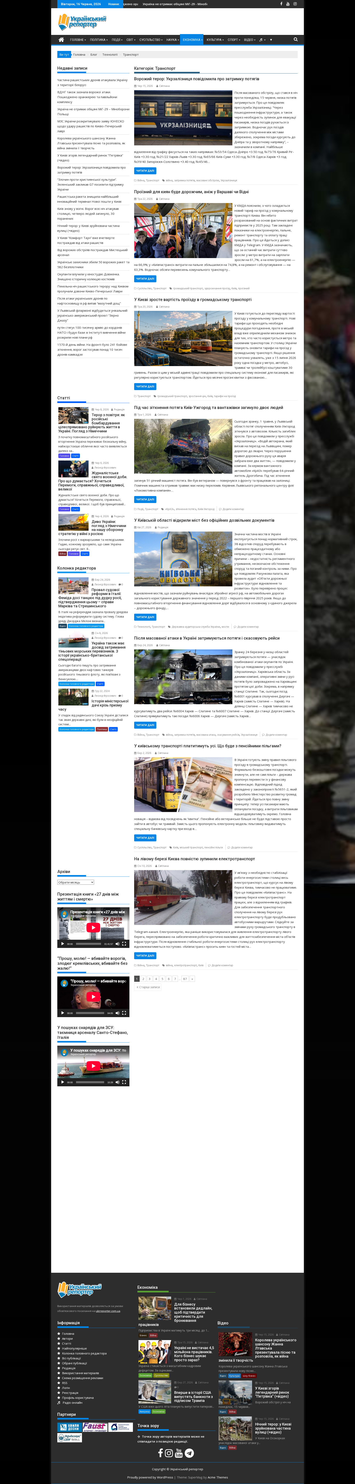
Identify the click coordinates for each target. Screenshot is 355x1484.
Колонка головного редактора (86, 625)
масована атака (206, 734)
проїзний (244, 288)
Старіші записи (149, 987)
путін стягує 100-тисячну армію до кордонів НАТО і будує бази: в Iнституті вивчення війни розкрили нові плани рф (91, 332)
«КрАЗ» (169, 509)
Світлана (164, 86)
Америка (145, 1411)
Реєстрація (69, 1393)
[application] (93, 927)
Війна (140, 180)
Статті (75, 455)
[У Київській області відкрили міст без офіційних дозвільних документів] (183, 534)
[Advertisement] (223, 22)
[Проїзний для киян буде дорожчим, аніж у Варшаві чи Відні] (183, 205)
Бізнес (143, 1335)
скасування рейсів (228, 734)
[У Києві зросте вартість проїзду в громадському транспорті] (183, 313)
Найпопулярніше (74, 1348)
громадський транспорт (188, 288)
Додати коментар (233, 509)
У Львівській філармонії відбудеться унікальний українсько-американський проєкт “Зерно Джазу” (92, 315)
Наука (172, 40)
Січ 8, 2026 (101, 633)
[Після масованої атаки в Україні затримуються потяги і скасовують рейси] (183, 652)
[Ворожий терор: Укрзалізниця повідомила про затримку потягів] (183, 93)
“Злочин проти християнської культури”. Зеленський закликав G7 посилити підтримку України (90, 184)
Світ (130, 40)
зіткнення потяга (186, 509)
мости (225, 626)
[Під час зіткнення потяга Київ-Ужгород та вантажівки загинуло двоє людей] (183, 421)
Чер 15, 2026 (266, 1334)
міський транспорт (191, 847)
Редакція (163, 527)
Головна (67, 1333)
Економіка (191, 40)
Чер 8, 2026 (101, 409)
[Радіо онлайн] (261, 40)
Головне (77, 40)
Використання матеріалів (80, 1373)
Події (116, 40)
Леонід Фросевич (105, 467)
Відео (248, 40)
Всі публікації (71, 1358)
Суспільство (149, 40)
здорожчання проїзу (217, 288)
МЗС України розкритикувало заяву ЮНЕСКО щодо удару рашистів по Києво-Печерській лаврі (186, 4)
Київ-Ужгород (206, 509)
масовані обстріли (207, 180)
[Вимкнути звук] (117, 944)
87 (185, 979)
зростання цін (197, 396)
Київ (234, 288)
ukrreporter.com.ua (108, 1311)
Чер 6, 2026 (101, 463)
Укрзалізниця (229, 180)
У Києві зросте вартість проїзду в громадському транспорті (193, 299)
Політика (97, 40)
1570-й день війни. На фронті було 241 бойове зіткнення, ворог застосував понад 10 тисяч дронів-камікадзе (92, 349)
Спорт (233, 40)
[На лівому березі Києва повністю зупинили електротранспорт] (183, 873)
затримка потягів (184, 180)
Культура (214, 40)
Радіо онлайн (71, 1402)
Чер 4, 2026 (101, 516)
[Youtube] (179, 1455)
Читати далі (145, 170)
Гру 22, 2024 (101, 691)
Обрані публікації (74, 1363)
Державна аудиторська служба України (196, 626)
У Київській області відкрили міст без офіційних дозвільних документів (204, 520)
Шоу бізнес (249, 1375)
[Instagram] (169, 1455)
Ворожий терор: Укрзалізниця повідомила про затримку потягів (196, 78)
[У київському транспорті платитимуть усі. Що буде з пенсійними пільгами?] (183, 760)
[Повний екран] (124, 944)
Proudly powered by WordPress (150, 1477)
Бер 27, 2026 (185, 1382)
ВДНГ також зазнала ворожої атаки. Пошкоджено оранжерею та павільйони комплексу (87, 97)
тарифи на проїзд (225, 396)
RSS (64, 1383)
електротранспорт (185, 965)
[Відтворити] (63, 944)
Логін (65, 1388)
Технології (143, 626)
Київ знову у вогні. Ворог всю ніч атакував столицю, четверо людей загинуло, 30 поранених (88, 214)
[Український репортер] (61, 39)
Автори (67, 1338)
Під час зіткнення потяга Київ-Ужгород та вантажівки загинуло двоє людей (208, 407)
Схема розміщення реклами (82, 1378)
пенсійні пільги (213, 847)
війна (169, 180)
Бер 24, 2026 (102, 579)
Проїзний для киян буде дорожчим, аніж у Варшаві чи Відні (191, 191)
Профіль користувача (77, 1398)
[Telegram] (190, 1455)
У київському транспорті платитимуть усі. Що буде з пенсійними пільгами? (207, 745)
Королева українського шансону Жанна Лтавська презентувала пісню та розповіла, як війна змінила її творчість (91, 143)
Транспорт (152, 180)
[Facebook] (161, 1455)
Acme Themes (218, 1477)
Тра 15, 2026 (184, 1342)
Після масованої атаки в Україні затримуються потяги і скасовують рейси (207, 638)
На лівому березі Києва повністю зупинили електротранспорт (194, 858)
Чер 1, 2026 (184, 1299)
